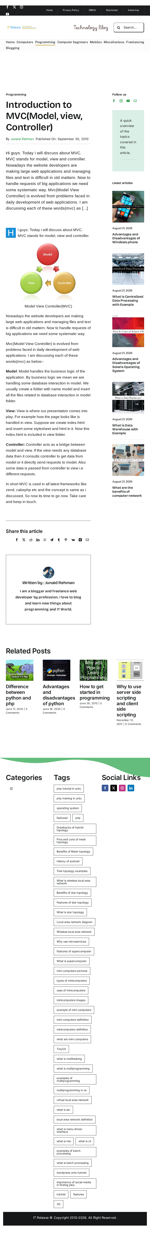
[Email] (87, 544)
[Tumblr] (58, 544)
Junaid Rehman (22, 139)
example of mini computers (74, 1010)
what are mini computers (72, 1039)
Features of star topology (73, 902)
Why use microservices (71, 941)
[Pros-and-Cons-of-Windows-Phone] (128, 192)
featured (62, 817)
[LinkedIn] (37, 544)
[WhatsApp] (45, 544)
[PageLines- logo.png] (21, 27)
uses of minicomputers (71, 990)
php (77, 817)
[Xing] (80, 544)
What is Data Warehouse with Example (125, 429)
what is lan (63, 1109)
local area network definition (75, 1119)
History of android (68, 861)
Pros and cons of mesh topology (71, 841)
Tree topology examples (72, 871)
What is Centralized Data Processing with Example (127, 301)
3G (58, 1204)
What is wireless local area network (73, 882)
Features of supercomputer (74, 951)
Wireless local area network (74, 931)
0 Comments (133, 724)
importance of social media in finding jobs (74, 1183)
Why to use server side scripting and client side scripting (129, 701)
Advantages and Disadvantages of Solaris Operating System (126, 365)
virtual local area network (73, 1100)
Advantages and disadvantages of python (59, 695)
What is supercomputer (72, 961)
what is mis (64, 1141)
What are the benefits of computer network (127, 492)
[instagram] (21, 7)
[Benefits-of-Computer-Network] (128, 446)
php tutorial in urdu (69, 788)
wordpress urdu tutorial (71, 1172)
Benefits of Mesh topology (73, 851)
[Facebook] (16, 544)
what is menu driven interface (69, 1130)
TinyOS (61, 1049)
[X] (23, 544)
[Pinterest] (65, 544)
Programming (16, 94)
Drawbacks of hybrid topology (70, 829)
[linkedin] (131, 788)
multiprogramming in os (72, 1090)
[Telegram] (51, 544)
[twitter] (14, 7)
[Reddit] (30, 544)
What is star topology (70, 912)
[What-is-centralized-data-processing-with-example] (128, 255)
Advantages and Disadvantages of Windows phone (126, 238)
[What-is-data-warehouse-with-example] (128, 383)
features (78, 1194)
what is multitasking (69, 1058)
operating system (68, 808)
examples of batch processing (68, 1152)
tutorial (61, 1194)
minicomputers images (71, 1000)
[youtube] (7, 14)
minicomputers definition (72, 1029)
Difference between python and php (18, 695)
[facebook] (7, 7)
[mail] (135, 100)
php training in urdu (69, 798)
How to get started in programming (95, 692)
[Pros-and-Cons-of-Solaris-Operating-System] (128, 317)
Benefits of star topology (72, 892)
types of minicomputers (72, 980)
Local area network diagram (74, 922)
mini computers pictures (72, 970)
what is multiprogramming (73, 1068)
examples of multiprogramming (68, 1079)
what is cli (85, 1141)
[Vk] (73, 544)
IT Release (41, 1218)
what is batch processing (73, 1162)
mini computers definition (73, 1019)
